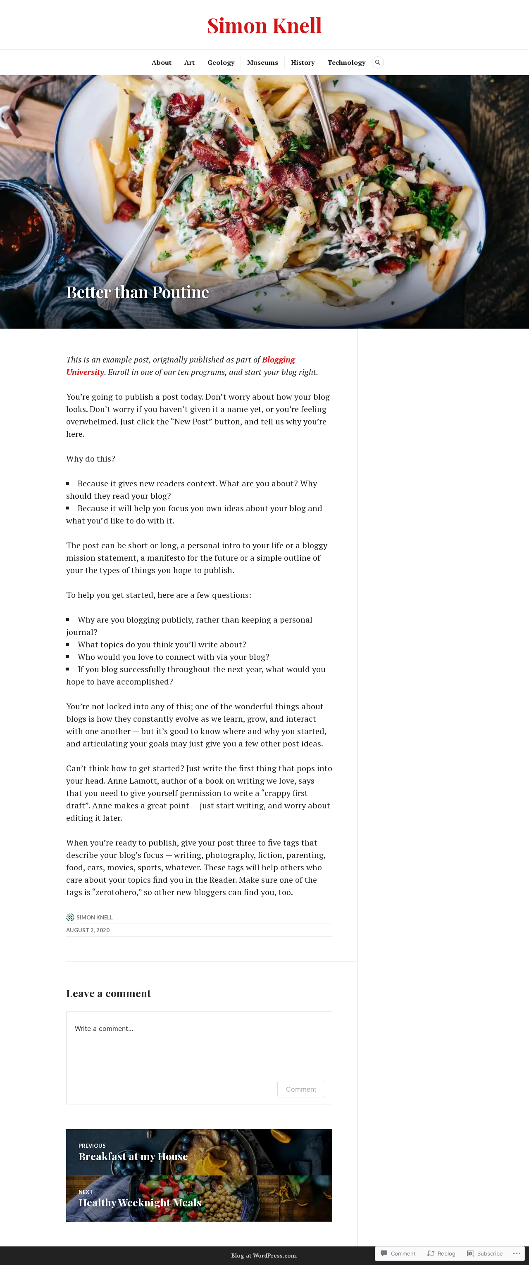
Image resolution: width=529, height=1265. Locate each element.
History (303, 62)
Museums (262, 62)
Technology (346, 62)
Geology (220, 62)
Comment (301, 1089)
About (162, 62)
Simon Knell (264, 24)
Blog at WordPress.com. (264, 1255)
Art (189, 62)
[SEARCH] (378, 62)
